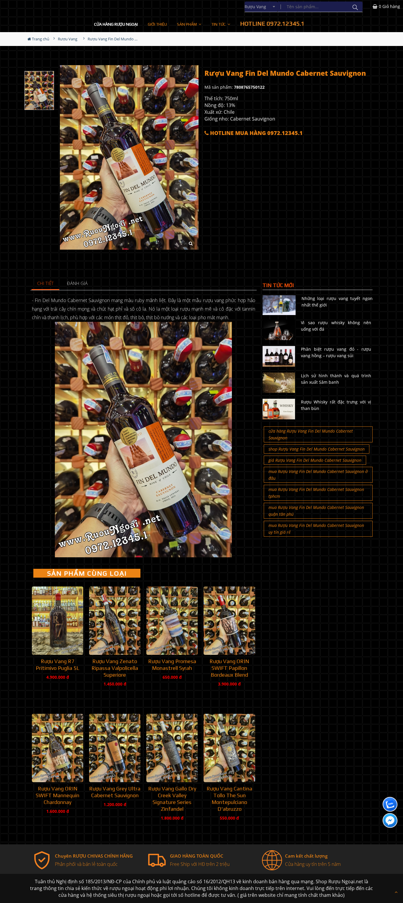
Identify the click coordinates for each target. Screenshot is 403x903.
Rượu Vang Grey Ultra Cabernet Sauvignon (114, 791)
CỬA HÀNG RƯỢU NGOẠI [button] (116, 24)
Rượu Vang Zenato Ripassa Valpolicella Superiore (114, 668)
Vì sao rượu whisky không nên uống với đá (336, 326)
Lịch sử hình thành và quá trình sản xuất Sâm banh (336, 379)
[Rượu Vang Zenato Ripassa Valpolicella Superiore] (114, 620)
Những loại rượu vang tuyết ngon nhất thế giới (337, 302)
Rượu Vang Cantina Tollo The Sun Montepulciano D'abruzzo (229, 798)
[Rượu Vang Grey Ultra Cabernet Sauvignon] (114, 748)
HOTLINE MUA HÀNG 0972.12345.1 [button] (256, 133)
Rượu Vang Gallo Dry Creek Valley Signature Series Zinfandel (172, 798)
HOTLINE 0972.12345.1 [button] (272, 23)
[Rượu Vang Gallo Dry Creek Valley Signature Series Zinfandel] (172, 748)
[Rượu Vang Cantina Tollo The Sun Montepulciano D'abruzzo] (229, 748)
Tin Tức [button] (219, 24)
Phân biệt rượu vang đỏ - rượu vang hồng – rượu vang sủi (336, 352)
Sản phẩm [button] (187, 24)
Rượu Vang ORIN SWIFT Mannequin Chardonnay (57, 795)
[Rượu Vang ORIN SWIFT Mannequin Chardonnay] (57, 748)
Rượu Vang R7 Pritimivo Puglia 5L (57, 664)
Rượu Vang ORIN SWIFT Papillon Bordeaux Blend (229, 668)
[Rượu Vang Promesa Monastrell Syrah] (172, 620)
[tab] (46, 283)
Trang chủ (40, 39)
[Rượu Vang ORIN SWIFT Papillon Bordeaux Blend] (229, 620)
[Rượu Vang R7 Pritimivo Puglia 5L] (57, 620)
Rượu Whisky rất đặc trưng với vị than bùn (336, 405)
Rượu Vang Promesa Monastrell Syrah (172, 664)
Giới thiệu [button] (157, 24)
